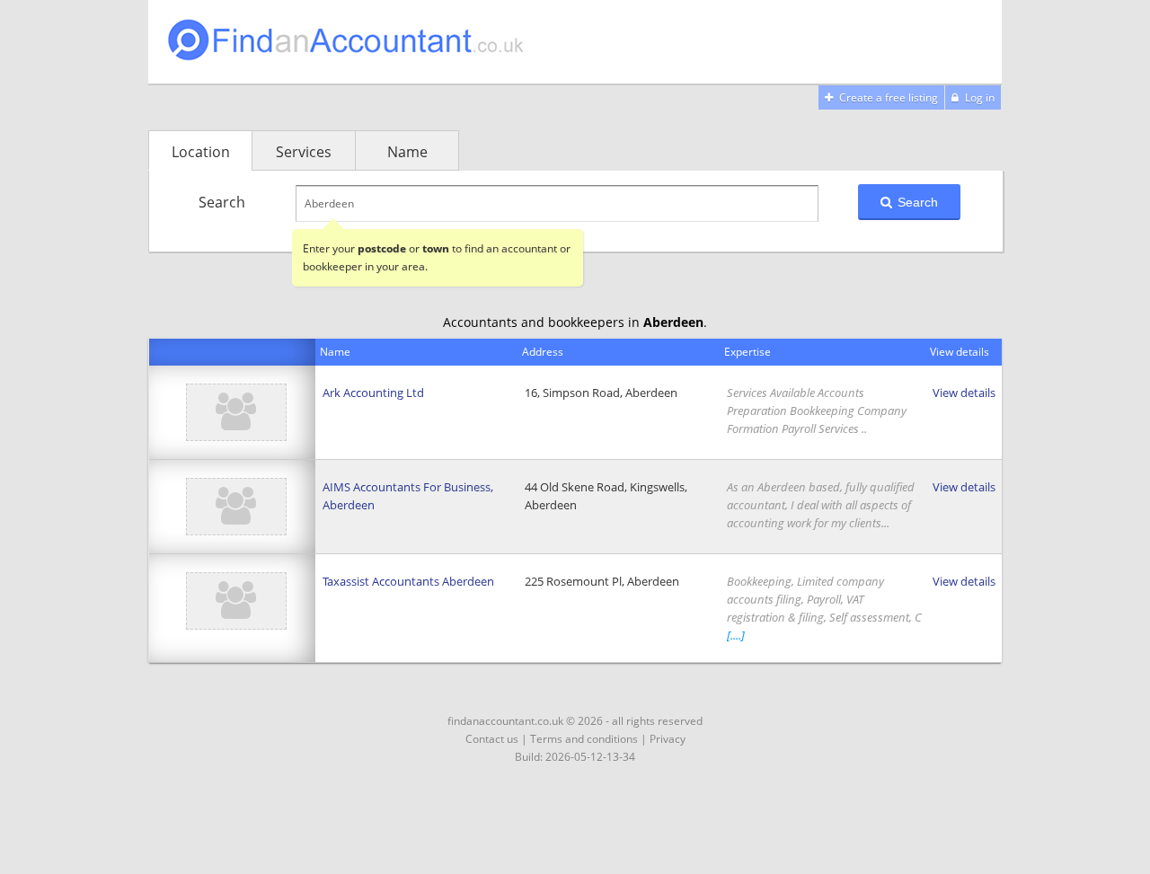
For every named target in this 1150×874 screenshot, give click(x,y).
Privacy (668, 738)
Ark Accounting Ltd (373, 392)
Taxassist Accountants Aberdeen (408, 581)
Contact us (491, 738)
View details (964, 392)
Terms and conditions (584, 738)
